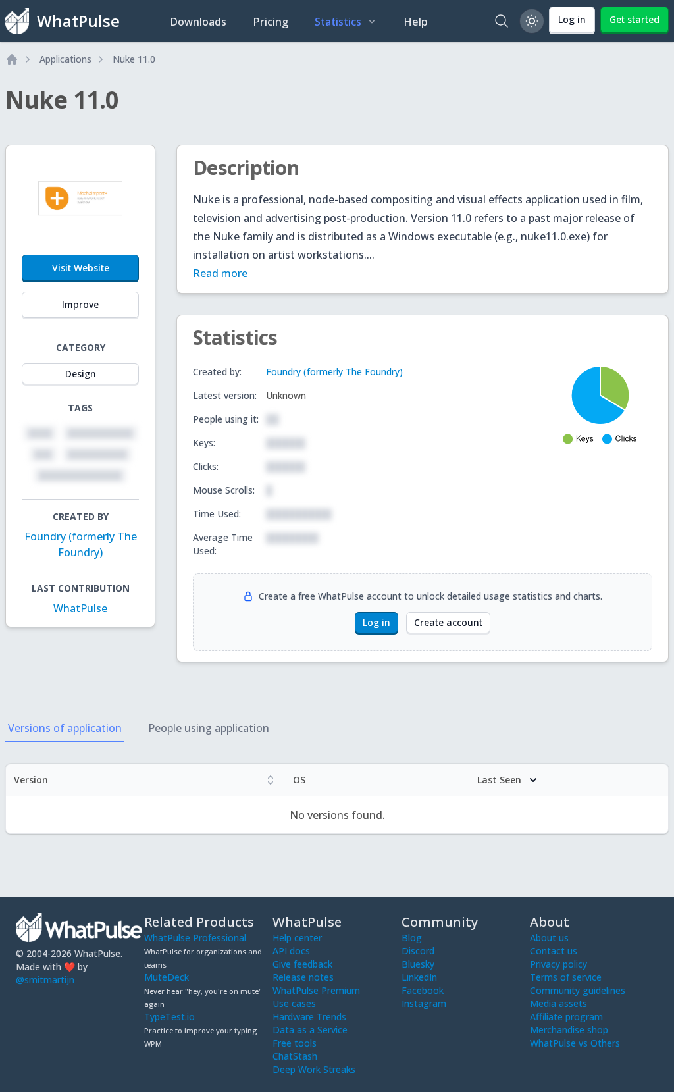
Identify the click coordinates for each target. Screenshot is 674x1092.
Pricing (270, 21)
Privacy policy (558, 964)
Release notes (303, 977)
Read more (220, 273)
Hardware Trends (309, 1016)
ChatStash (294, 1056)
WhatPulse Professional (195, 937)
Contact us (553, 951)
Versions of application (65, 728)
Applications (65, 59)
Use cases (294, 1003)
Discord (418, 951)
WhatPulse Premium (316, 990)
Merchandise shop (569, 1030)
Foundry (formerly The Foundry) (334, 371)
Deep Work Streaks (313, 1069)
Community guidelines (577, 990)
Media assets (558, 1003)
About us (549, 937)
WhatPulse (80, 608)
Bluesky (418, 964)
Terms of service (566, 977)
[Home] (11, 59)
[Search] (501, 21)
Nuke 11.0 (134, 59)
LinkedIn (419, 977)
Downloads (198, 21)
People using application (208, 728)
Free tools (294, 1043)
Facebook (423, 990)
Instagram (424, 1003)
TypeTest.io (169, 1016)
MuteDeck (166, 977)
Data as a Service (310, 1030)
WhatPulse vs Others (575, 1043)
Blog (412, 937)
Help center (297, 937)
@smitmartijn (45, 980)
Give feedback (302, 964)
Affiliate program (566, 1016)
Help (415, 21)
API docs (291, 951)
